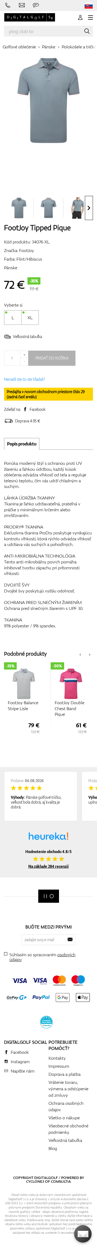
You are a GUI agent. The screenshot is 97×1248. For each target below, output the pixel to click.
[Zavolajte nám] (8, 5)
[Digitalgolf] (48, 896)
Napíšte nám (22, 1071)
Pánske (48, 47)
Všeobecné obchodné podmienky (68, 1129)
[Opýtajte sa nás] (36, 5)
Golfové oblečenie (19, 47)
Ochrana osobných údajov (66, 1106)
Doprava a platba (64, 1074)
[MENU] (90, 17)
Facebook (38, 409)
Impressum (58, 1066)
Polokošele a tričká (79, 47)
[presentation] (89, 208)
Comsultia (61, 1181)
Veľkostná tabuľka (27, 336)
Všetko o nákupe (64, 1118)
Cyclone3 (35, 1181)
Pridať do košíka (51, 358)
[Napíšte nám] (22, 5)
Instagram (20, 1061)
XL (30, 318)
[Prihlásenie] (80, 17)
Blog (52, 1148)
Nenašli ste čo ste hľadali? (24, 379)
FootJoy (26, 250)
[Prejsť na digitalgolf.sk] (88, 5)
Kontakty (57, 1058)
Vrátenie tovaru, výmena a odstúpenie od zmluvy (68, 1088)
